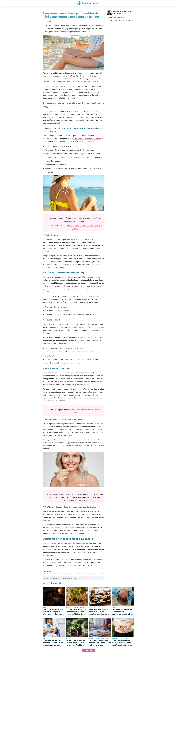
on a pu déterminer (68, 86)
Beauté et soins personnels (98, 638)
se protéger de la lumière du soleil (87, 138)
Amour (45, 607)
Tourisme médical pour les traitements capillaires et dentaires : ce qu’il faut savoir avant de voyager (123, 611)
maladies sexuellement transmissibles (60, 528)
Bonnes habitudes (55, 9)
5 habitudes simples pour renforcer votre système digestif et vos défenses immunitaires (122, 642)
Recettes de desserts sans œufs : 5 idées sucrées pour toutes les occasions (99, 611)
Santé (114, 607)
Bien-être (45, 9)
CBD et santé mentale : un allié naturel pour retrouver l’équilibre (76, 642)
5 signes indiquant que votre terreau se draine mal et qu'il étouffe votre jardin (76, 611)
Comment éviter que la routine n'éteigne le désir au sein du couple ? (53, 611)
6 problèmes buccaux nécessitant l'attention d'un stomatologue (53, 642)
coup (73, 299)
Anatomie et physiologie (120, 638)
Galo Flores (117, 13)
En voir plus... (88, 650)
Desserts (92, 607)
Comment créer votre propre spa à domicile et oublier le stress (100, 642)
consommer (49, 355)
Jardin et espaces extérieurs (75, 607)
